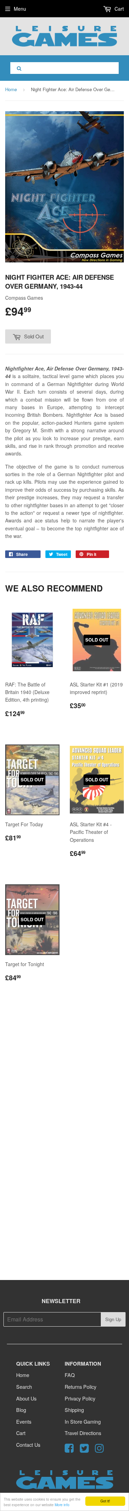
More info (62, 1504)
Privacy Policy (80, 1398)
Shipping (74, 1409)
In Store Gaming (83, 1421)
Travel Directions (83, 1432)
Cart (118, 8)
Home (11, 89)
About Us (26, 1398)
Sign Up (113, 1319)
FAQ (70, 1374)
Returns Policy (80, 1386)
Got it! (105, 1500)
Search (24, 1386)
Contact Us (28, 1444)
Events (23, 1421)
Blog (21, 1409)
